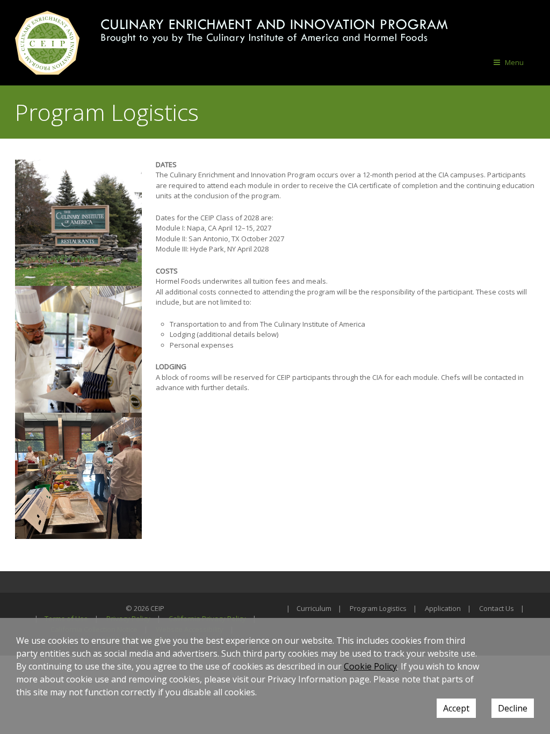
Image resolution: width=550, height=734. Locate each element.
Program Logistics (378, 608)
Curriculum (313, 608)
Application (443, 608)
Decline (512, 708)
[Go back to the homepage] (47, 43)
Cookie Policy (370, 666)
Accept (456, 708)
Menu (514, 62)
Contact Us (496, 608)
